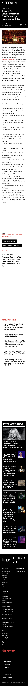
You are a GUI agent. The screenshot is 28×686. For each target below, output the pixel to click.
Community (6, 607)
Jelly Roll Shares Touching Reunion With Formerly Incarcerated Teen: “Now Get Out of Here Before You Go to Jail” (11, 260)
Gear (3, 584)
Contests (5, 591)
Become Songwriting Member (7, 619)
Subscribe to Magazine (7, 609)
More (3, 642)
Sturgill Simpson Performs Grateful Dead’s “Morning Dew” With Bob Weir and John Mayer (9, 472)
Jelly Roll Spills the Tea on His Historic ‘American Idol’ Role (9, 530)
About (7, 658)
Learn (4, 630)
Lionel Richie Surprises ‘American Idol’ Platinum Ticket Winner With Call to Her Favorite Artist (10, 542)
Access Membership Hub (8, 622)
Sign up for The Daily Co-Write (21, 572)
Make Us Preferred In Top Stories (11, 245)
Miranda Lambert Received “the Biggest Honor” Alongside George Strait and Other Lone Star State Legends (14, 343)
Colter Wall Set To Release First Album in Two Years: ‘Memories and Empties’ (14, 353)
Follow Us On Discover (8, 241)
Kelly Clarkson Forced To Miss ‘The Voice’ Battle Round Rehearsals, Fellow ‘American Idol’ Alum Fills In (14, 326)
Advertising (7, 661)
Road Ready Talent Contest (6, 599)
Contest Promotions (7, 602)
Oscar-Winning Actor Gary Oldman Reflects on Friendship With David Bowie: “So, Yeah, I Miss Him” (14, 362)
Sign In (7, 667)
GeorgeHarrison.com (8, 59)
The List (4, 580)
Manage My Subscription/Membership (8, 625)
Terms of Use (7, 674)
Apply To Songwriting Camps (7, 614)
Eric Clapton (15, 234)
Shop (3, 644)
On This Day (5, 582)
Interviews (4, 577)
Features (5, 568)
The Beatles (9, 236)
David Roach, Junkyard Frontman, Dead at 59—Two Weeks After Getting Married (12, 445)
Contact (7, 664)
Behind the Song (6, 571)
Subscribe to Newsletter (8, 611)
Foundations (5, 633)
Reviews (4, 587)
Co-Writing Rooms (6, 637)
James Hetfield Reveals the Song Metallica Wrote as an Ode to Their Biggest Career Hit (9, 498)
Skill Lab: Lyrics (5, 635)
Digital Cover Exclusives (5, 574)
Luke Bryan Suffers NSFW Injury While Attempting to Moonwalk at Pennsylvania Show (9, 457)
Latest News (5, 8)
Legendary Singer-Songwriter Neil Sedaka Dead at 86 (14, 335)
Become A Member (7, 671)
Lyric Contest (5, 596)
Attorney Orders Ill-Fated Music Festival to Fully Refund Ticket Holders (10, 485)
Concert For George (6, 234)
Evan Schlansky (6, 23)
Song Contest (5, 593)
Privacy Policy (7, 677)
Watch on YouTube (6, 647)
